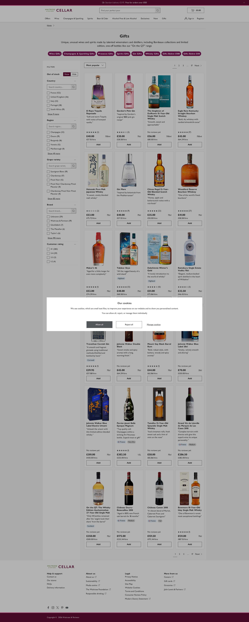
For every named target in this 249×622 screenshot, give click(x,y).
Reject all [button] (129, 324)
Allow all (99, 324)
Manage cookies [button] (154, 324)
